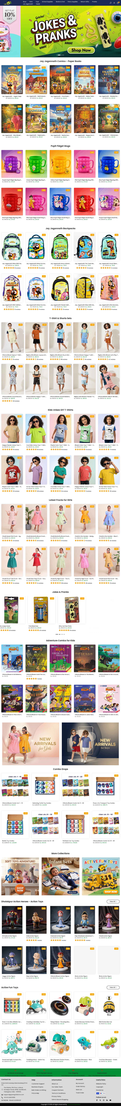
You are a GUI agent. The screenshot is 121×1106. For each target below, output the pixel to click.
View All (112, 901)
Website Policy (101, 1084)
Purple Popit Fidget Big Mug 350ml (13, 180)
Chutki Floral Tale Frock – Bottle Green (14, 579)
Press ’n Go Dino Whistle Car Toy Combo (15, 1022)
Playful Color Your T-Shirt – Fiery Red (14, 487)
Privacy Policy (56, 1096)
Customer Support (38, 1084)
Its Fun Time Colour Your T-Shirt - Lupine (39, 487)
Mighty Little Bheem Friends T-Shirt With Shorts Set (90, 396)
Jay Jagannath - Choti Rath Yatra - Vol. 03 (64, 96)
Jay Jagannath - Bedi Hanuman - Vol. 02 (39, 96)
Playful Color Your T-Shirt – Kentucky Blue (64, 445)
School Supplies (47, 2)
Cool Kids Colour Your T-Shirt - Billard (63, 487)
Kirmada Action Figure (9, 936)
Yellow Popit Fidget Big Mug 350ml (61, 180)
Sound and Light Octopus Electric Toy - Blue (16, 1059)
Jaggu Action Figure (8, 976)
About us (55, 1084)
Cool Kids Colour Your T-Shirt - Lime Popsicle (40, 445)
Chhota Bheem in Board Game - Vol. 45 (63, 715)
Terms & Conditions (59, 1093)
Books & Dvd (60, 2)
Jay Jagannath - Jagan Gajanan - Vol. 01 (15, 96)
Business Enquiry (37, 1087)
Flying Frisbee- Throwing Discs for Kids (63, 1022)
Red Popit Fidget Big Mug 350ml (12, 218)
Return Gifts (85, 2)
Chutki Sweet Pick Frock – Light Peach (14, 536)
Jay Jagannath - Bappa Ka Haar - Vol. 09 (88, 135)
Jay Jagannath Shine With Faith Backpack (15, 263)
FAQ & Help (35, 1093)
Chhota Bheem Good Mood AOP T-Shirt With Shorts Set (20, 396)
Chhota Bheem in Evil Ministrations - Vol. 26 (16, 674)
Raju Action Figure (32, 976)
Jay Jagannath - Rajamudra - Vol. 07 (38, 135)
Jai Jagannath (28, 4)
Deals (38, 4)
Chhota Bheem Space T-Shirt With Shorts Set (16, 355)
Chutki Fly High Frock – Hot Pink (85, 579)
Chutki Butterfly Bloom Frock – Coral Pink (39, 536)
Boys (24, 2)
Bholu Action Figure (105, 976)
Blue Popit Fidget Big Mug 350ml (109, 180)
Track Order (80, 1093)
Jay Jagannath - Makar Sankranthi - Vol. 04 (89, 96)
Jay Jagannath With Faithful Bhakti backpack (17, 305)
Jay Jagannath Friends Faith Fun (61, 305)
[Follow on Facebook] (97, 1100)
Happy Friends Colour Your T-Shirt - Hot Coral (90, 487)
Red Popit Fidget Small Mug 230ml (86, 218)
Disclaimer (99, 1090)
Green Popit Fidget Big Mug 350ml (37, 180)
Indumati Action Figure (58, 936)
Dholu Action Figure (81, 976)
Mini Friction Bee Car (105, 1022)
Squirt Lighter (17, 626)
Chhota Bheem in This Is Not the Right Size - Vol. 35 (18, 715)
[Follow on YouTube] (110, 1100)
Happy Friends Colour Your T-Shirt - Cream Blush (18, 445)
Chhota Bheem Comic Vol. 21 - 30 (43, 841)
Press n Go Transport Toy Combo (104, 803)
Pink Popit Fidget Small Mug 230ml (37, 218)
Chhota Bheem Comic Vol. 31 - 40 (104, 841)
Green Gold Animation (73, 1104)
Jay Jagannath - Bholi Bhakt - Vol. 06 (14, 135)
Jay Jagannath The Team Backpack (86, 263)
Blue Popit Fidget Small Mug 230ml (62, 218)
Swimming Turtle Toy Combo (42, 803)
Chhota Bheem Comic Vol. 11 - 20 (73, 803)
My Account (80, 1083)
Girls (31, 2)
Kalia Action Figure (32, 936)
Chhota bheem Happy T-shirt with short (87, 355)
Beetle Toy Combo (8, 841)
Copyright (99, 1087)
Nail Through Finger (110, 626)
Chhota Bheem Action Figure (60, 976)
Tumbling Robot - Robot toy (35, 1059)
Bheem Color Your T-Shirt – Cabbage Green (89, 445)
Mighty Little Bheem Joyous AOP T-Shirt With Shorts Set (43, 355)
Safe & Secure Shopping (60, 1099)
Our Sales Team (57, 1087)
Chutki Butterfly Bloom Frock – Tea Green (64, 536)
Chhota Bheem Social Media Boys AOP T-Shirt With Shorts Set (69, 396)
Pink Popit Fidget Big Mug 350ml (85, 180)
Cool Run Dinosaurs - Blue (83, 1059)
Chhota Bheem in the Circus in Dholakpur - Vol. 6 (66, 674)
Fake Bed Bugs (48, 626)
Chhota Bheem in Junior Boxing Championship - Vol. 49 (92, 715)
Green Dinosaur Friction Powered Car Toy (88, 1022)
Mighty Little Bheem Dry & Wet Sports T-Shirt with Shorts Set (69, 355)
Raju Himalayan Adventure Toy (85, 936)
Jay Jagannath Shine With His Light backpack (89, 305)
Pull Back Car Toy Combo (71, 841)
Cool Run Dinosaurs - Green (108, 1059)
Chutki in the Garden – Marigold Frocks (87, 536)
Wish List (79, 1090)
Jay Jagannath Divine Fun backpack (38, 263)
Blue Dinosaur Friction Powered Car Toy (63, 1059)
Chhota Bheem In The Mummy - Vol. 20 (87, 674)
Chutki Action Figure (105, 936)
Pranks (94, 2)
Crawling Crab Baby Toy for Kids (36, 1022)
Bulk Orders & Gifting (39, 1090)
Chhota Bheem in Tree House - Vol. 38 (38, 715)
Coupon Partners (58, 1090)
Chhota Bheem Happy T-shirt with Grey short (40, 396)
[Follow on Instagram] (103, 1100)
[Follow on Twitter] (100, 1100)
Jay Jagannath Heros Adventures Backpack (65, 263)
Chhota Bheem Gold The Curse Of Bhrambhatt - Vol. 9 (44, 674)
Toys (37, 2)
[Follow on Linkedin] (107, 1100)
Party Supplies (73, 2)
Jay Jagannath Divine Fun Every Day (37, 305)
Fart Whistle (77, 626)
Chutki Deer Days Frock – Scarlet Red (38, 579)
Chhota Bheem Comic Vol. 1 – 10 (12, 803)
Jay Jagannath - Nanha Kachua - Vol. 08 (64, 135)
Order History (80, 1086)
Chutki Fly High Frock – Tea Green (61, 579)
